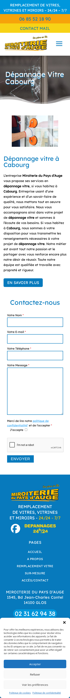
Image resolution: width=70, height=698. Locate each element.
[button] (64, 622)
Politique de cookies (20, 692)
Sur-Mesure (35, 573)
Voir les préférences (35, 685)
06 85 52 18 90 (35, 19)
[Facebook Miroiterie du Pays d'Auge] (17, 531)
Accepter (35, 664)
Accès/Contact (35, 580)
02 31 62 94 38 (35, 613)
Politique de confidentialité (46, 692)
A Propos (35, 559)
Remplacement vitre (35, 566)
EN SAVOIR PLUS (23, 282)
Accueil (35, 552)
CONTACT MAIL (35, 28)
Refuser (35, 674)
